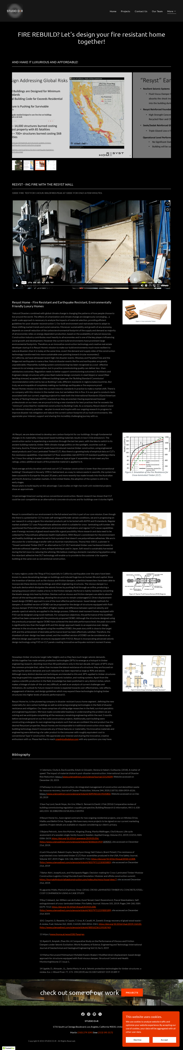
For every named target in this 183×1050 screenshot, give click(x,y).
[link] (15, 10)
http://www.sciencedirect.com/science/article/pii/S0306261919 (71, 841)
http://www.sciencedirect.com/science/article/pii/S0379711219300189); (76, 910)
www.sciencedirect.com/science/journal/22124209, (88, 776)
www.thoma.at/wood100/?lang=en (67, 934)
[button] (171, 12)
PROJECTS (132, 992)
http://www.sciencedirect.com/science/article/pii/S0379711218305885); (76, 862)
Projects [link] (125, 11)
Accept (164, 1040)
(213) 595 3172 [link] (105, 1032)
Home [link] (113, 11)
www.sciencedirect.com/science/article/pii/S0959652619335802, (79, 793)
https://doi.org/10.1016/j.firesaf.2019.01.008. (74, 906)
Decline (137, 1040)
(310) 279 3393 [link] (85, 1032)
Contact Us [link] (141, 11)
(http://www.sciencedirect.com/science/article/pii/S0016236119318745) (75, 927)
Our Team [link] (157, 11)
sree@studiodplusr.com (66, 739)
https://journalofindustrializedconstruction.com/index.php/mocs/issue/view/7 (78, 879)
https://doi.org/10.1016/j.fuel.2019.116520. (120, 924)
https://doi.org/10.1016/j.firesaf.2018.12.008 (113, 858)
